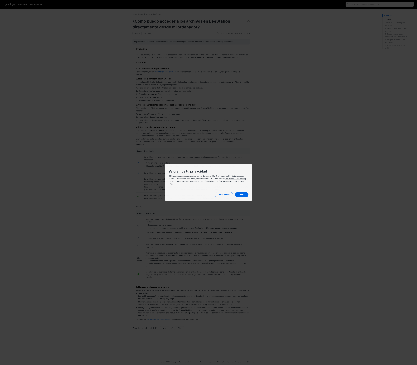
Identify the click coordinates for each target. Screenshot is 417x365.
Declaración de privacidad (235, 179)
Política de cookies (182, 181)
